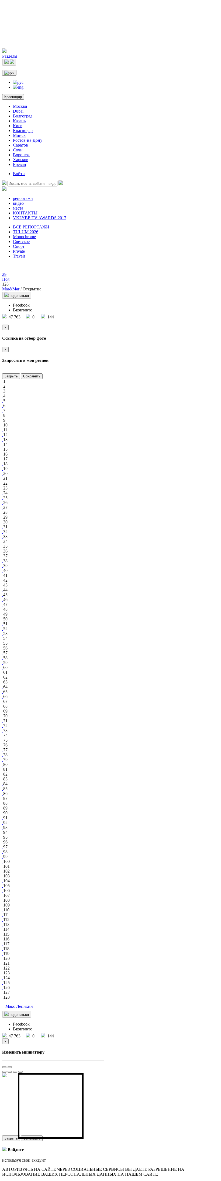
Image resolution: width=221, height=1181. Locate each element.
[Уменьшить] (10, 1067)
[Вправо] (10, 1072)
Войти (19, 173)
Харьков (20, 159)
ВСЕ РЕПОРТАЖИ (31, 227)
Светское (21, 241)
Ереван (19, 164)
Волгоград (22, 116)
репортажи (23, 198)
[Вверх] (15, 1072)
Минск (19, 135)
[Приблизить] (4, 1067)
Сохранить (31, 376)
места (18, 208)
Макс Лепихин (19, 1006)
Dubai (18, 111)
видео (18, 203)
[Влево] (4, 1072)
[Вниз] (20, 1072)
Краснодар (13, 97)
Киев (17, 125)
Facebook (21, 305)
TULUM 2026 (25, 232)
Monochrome (24, 236)
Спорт (19, 246)
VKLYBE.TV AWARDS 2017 (39, 218)
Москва (20, 106)
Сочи (18, 150)
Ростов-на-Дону (27, 140)
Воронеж (21, 154)
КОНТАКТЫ (25, 213)
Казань (19, 121)
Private (19, 251)
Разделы (9, 56)
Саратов (20, 145)
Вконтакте (22, 310)
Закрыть (11, 376)
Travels (19, 256)
